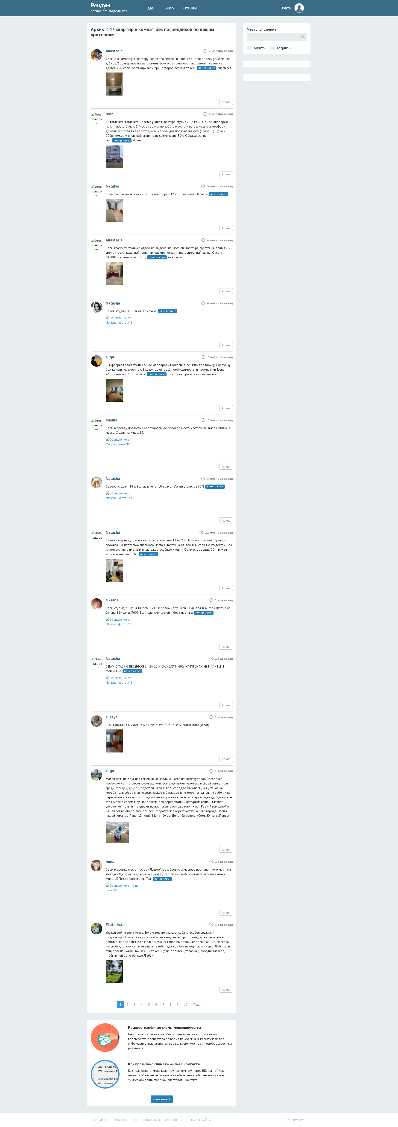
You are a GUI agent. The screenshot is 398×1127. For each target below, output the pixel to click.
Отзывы (190, 8)
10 (185, 1004)
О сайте (100, 1120)
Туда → (198, 1004)
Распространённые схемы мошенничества (164, 1027)
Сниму (169, 8)
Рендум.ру (295, 1120)
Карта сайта (201, 1120)
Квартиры (284, 48)
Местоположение (261, 29)
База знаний (161, 1099)
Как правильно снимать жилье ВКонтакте (164, 1064)
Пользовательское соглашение (159, 1120)
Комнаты (260, 48)
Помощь (120, 1120)
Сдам (150, 8)
